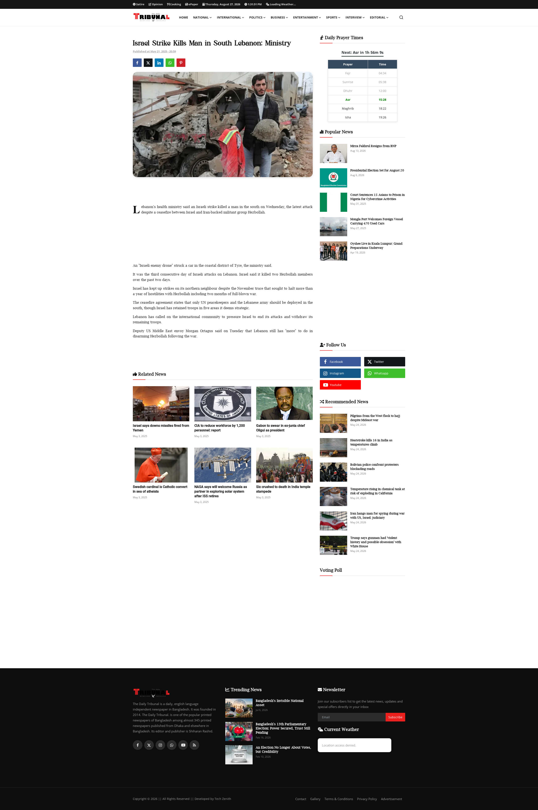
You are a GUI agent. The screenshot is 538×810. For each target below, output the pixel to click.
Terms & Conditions (338, 799)
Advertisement (391, 799)
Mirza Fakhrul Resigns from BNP (373, 146)
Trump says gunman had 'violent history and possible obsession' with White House (375, 542)
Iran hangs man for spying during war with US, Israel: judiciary (377, 515)
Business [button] (278, 17)
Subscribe (395, 717)
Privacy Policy (367, 799)
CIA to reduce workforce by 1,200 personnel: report (219, 428)
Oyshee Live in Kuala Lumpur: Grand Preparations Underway (376, 245)
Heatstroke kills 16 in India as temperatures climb (371, 442)
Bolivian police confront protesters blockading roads (374, 467)
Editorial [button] (377, 17)
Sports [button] (331, 17)
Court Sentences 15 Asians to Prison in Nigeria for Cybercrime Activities (377, 197)
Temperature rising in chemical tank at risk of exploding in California (377, 491)
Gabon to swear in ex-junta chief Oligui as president (280, 428)
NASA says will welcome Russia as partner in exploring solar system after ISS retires (220, 491)
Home (183, 17)
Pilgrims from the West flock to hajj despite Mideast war (375, 418)
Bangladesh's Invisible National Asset (280, 703)
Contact (300, 799)
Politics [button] (255, 17)
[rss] (194, 745)
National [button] (201, 17)
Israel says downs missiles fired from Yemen (161, 428)
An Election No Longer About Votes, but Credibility (283, 749)
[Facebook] (137, 745)
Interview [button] (353, 17)
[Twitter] (149, 745)
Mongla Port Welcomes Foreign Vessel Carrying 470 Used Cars (376, 221)
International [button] (229, 17)
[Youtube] (183, 745)
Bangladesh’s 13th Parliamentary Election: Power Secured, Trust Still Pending (283, 728)
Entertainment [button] (305, 17)
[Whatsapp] (172, 745)
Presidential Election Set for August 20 (377, 170)
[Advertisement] (222, 189)
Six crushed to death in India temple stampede (283, 489)
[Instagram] (160, 745)
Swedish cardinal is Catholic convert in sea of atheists (160, 489)
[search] (401, 17)
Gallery (315, 799)
